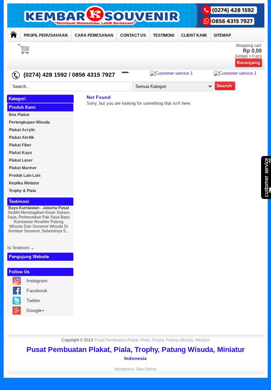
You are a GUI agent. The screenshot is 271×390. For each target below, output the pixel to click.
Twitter (33, 300)
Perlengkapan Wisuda (29, 122)
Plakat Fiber (20, 145)
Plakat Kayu (20, 152)
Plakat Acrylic (22, 130)
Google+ (35, 310)
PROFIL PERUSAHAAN (46, 35)
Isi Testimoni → (20, 248)
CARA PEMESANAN (94, 35)
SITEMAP (222, 35)
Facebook (36, 290)
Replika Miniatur (24, 183)
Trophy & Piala (22, 190)
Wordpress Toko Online (136, 369)
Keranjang (248, 62)
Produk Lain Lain (24, 175)
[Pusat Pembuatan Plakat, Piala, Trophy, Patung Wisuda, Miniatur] (135, 26)
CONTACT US (133, 35)
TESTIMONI (163, 35)
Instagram (37, 280)
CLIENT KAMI (194, 35)
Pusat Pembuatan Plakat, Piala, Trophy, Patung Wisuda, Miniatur (152, 340)
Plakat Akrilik (21, 137)
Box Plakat (19, 114)
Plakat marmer (23, 168)
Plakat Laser (21, 160)
